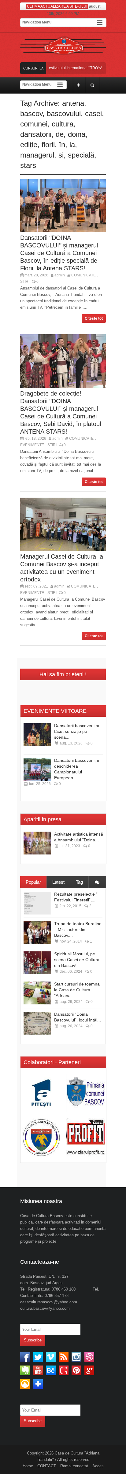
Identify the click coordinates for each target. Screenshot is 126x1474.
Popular (33, 882)
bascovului (64, 113)
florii (48, 144)
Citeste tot (94, 318)
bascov (31, 113)
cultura (62, 124)
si (61, 155)
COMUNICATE (83, 275)
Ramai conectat (74, 1466)
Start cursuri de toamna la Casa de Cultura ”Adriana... (77, 990)
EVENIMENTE (32, 445)
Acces (98, 1466)
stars (28, 165)
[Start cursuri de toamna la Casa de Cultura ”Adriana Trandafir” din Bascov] (37, 993)
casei (93, 113)
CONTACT (46, 1466)
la (72, 144)
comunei (33, 124)
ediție (28, 144)
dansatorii (35, 134)
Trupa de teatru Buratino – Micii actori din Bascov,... (78, 929)
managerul (37, 155)
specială (81, 155)
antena (73, 103)
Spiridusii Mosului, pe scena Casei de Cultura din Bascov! (76, 959)
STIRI (24, 281)
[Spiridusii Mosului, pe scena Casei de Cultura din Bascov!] (37, 962)
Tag (79, 882)
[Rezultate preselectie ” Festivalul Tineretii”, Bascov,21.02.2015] (37, 903)
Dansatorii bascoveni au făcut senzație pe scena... (77, 731)
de (60, 134)
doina (76, 134)
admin (59, 275)
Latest (58, 882)
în (62, 144)
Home (28, 1466)
